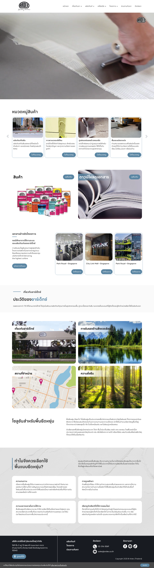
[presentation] (7, 132)
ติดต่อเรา (138, 6)
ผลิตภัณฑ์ (89, 6)
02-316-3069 (103, 546)
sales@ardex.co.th (106, 551)
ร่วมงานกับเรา (126, 6)
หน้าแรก (66, 6)
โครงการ (112, 6)
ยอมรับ (145, 565)
